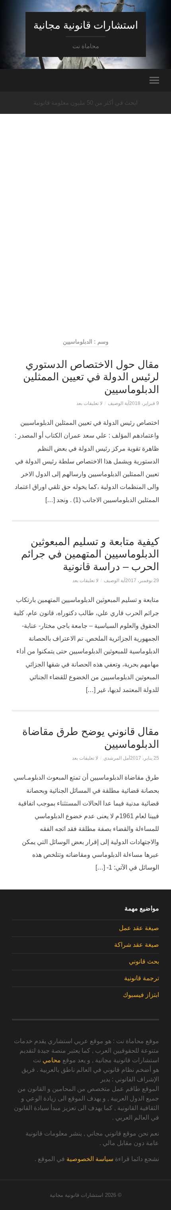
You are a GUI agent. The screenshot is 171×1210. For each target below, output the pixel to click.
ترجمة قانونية (141, 978)
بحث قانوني (144, 961)
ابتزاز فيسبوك (141, 994)
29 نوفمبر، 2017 (142, 580)
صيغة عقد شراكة (136, 944)
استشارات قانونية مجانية (85, 25)
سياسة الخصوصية (89, 1158)
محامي (52, 1060)
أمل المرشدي (116, 758)
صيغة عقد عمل (139, 928)
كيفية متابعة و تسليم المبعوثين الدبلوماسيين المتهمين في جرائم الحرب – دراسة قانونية (90, 554)
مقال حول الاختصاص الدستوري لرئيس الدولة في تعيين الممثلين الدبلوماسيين (91, 376)
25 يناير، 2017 (144, 758)
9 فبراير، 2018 (144, 403)
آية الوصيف (118, 403)
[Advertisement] (85, 239)
